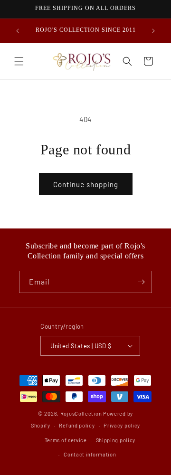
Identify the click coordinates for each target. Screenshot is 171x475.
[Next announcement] (153, 30)
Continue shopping (85, 184)
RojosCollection (81, 413)
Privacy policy (122, 425)
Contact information (90, 454)
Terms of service (66, 440)
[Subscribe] (141, 282)
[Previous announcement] (17, 30)
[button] (19, 61)
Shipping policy (116, 440)
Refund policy (77, 425)
